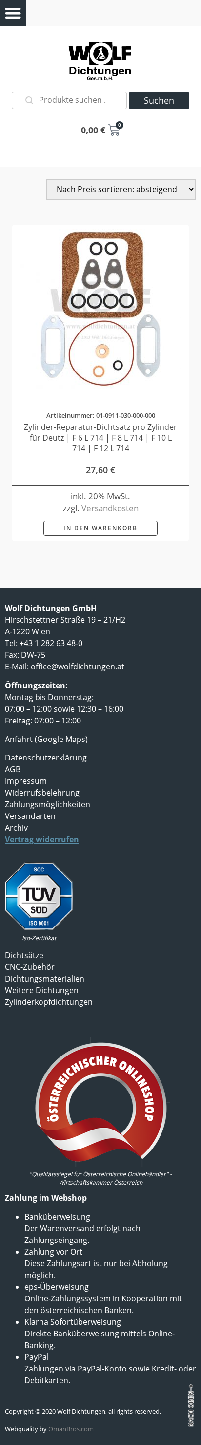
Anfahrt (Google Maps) (46, 739)
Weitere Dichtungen (42, 990)
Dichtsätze (24, 955)
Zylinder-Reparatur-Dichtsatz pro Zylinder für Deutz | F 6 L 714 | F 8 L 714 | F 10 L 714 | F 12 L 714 (100, 438)
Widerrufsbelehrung (42, 792)
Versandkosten (110, 508)
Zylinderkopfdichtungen (49, 1002)
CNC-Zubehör (30, 967)
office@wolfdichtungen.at (77, 666)
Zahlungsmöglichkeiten (47, 804)
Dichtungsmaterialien (44, 978)
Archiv (16, 827)
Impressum (26, 781)
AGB (12, 769)
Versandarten (30, 816)
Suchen (159, 100)
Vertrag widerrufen (42, 839)
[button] (13, 13)
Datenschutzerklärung (46, 757)
